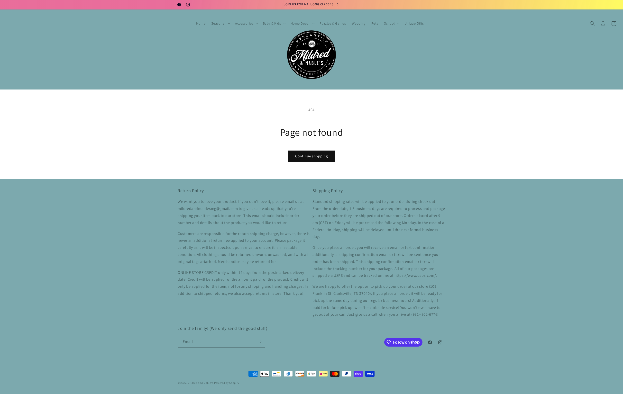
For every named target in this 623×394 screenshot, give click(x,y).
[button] (220, 23)
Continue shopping (311, 156)
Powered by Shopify (226, 383)
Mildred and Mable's (201, 383)
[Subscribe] (259, 342)
